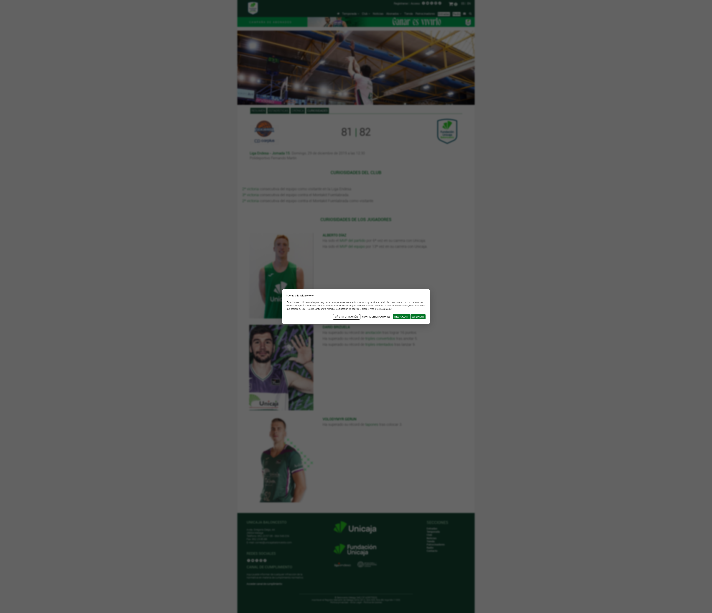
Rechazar (401, 317)
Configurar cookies (376, 317)
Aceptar (418, 317)
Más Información (346, 317)
